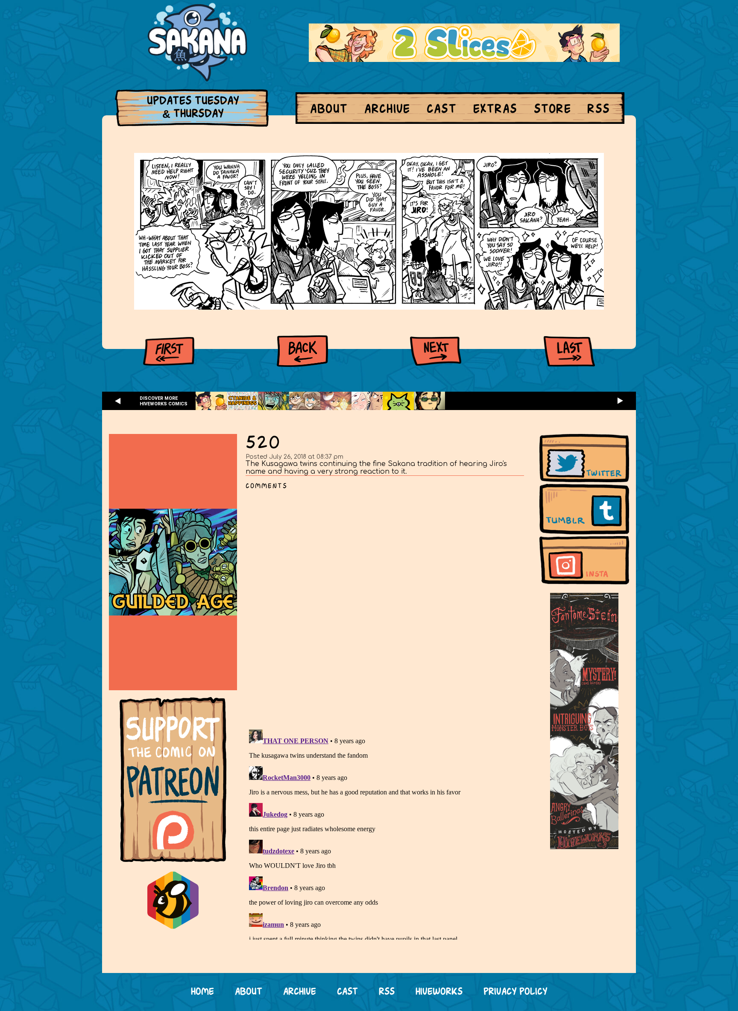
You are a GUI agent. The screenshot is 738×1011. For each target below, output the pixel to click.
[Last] (569, 351)
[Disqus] (388, 605)
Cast (442, 109)
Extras (495, 109)
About (329, 109)
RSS (598, 109)
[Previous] (302, 351)
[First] (168, 351)
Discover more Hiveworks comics (163, 401)
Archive (387, 109)
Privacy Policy (515, 992)
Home (202, 992)
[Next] (435, 351)
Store (552, 109)
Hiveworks (439, 992)
